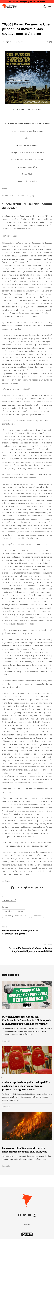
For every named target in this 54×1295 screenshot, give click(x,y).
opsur (8, 42)
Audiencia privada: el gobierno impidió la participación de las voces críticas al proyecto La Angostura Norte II (26, 1086)
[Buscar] (44, 6)
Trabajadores (37, 916)
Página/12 (6, 880)
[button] (49, 6)
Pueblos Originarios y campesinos (16, 916)
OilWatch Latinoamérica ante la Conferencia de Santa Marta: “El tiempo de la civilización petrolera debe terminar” (26, 1020)
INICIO (27, 1224)
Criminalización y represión (13, 911)
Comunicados (9, 900)
